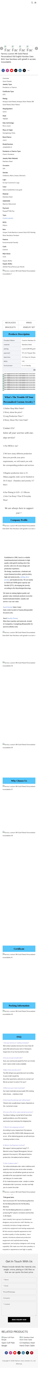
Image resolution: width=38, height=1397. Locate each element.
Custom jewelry (8, 218)
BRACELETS (10, 327)
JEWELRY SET (29, 327)
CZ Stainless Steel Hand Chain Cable (27, 1344)
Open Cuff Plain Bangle (8, 1344)
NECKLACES (10, 323)
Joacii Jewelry (7, 607)
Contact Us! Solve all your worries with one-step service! (18, 433)
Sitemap (19, 1364)
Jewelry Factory (12, 618)
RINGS (29, 323)
